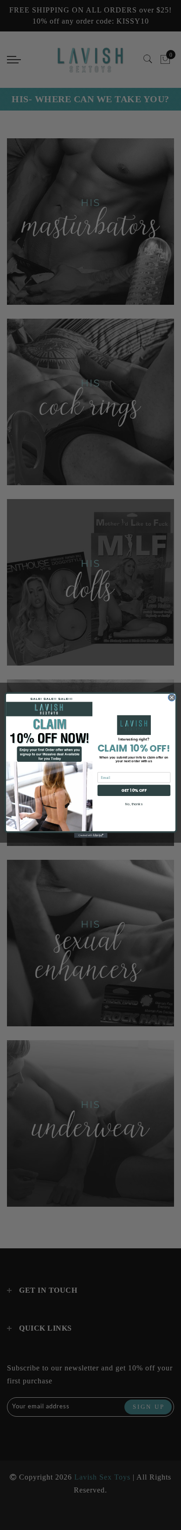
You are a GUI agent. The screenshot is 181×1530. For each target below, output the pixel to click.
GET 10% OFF (134, 790)
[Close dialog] (171, 697)
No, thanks (133, 804)
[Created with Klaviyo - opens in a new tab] (90, 835)
